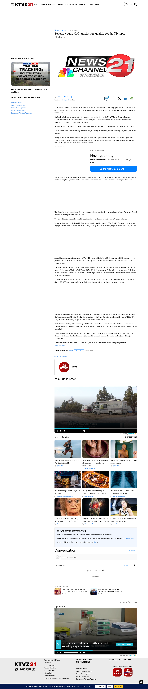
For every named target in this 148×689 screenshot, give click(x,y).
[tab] (60, 565)
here (95, 542)
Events (90, 4)
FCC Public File (49, 670)
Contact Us (47, 663)
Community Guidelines (52, 660)
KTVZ (59, 97)
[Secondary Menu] (14, 4)
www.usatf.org (59, 345)
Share (97, 4)
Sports (60, 4)
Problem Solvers (71, 4)
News (36, 4)
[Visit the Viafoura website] (132, 602)
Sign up (133, 550)
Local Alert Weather (48, 4)
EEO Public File (49, 665)
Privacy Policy (49, 673)
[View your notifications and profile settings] (135, 565)
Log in (128, 550)
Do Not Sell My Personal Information (56, 678)
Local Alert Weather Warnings (21, 113)
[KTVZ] (24, 4)
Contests (82, 4)
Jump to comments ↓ (61, 356)
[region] (95, 576)
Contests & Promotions (19, 105)
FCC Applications (50, 668)
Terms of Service (49, 676)
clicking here (129, 538)
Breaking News (16, 103)
